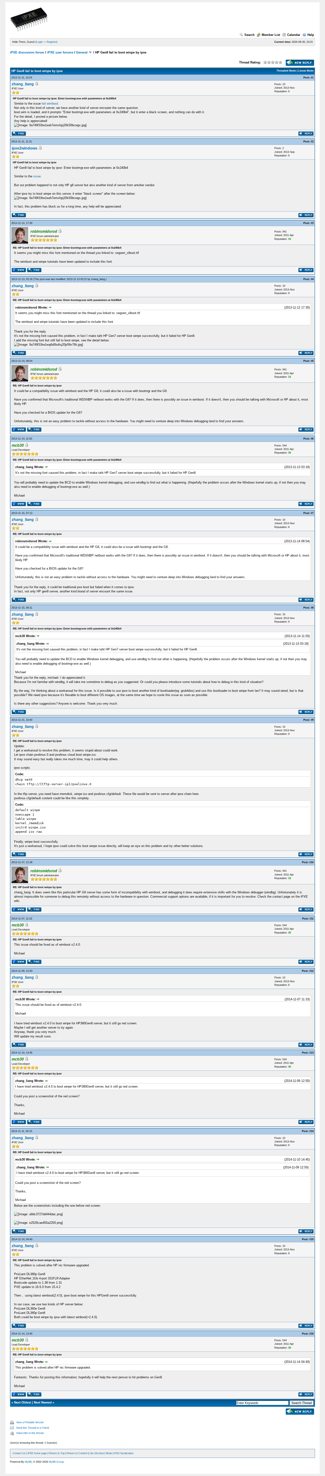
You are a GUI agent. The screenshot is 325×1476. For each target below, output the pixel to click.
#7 (312, 513)
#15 (311, 1239)
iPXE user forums (60, 52)
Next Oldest (22, 1402)
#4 (312, 279)
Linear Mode (306, 70)
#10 (311, 862)
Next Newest (43, 1402)
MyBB (28, 1461)
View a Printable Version (30, 1422)
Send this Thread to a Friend (32, 1427)
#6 (312, 438)
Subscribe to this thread (30, 1433)
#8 (312, 607)
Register (51, 41)
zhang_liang (23, 84)
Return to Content (77, 1453)
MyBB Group (56, 1461)
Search (249, 35)
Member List (271, 35)
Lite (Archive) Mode (100, 1453)
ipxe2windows (24, 148)
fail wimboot (50, 103)
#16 (311, 1333)
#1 (312, 77)
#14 (311, 1131)
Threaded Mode (286, 70)
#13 (311, 1052)
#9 (312, 719)
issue (37, 176)
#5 (312, 360)
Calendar (293, 35)
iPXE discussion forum (27, 52)
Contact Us (19, 1453)
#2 (312, 141)
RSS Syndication (123, 1453)
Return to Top (57, 1453)
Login (39, 41)
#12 (311, 970)
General (82, 52)
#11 (312, 918)
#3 (312, 223)
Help (310, 35)
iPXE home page (37, 1453)
